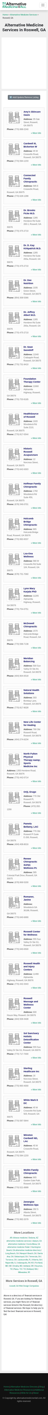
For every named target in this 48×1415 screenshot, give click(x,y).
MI (10, 1266)
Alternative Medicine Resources (18, 1390)
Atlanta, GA (37, 1260)
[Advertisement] (24, 63)
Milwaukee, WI (24, 1272)
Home (5, 15)
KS (32, 1263)
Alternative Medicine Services (23, 15)
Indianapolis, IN (23, 1263)
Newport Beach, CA (28, 1253)
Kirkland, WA (32, 1269)
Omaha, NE (17, 1266)
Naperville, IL (11, 1263)
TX (24, 1269)
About (35, 1393)
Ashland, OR (28, 1266)
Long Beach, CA (12, 1253)
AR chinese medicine (18, 1238)
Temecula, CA (34, 1257)
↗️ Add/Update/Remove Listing (24, 97)
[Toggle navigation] (42, 5)
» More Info (36, 133)
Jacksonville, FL (24, 1260)
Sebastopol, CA (21, 1257)
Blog (41, 1387)
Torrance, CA (11, 1260)
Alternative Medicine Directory (24, 1387)
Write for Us (26, 1393)
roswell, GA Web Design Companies (24, 1286)
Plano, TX (18, 1269)
